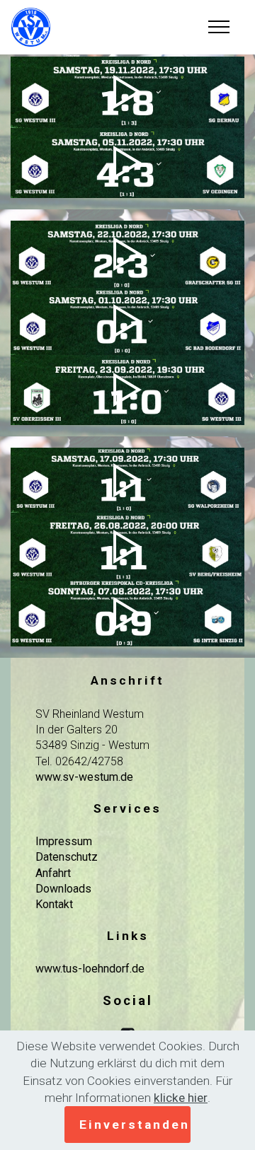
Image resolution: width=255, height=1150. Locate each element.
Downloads (63, 888)
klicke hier (181, 1098)
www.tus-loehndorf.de (89, 968)
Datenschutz (66, 857)
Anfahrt (53, 873)
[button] (127, 92)
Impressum (63, 841)
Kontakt (54, 904)
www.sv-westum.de (84, 777)
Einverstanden (134, 1124)
